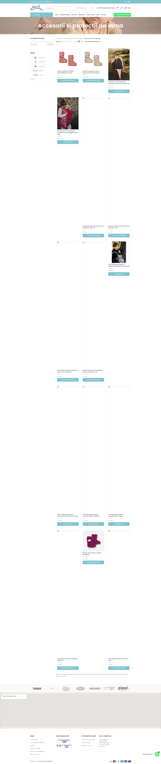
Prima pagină (59, 38)
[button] (119, 91)
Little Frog (110, 85)
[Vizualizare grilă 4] (81, 41)
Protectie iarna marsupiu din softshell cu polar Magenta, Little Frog (67, 132)
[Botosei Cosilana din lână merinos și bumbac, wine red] (93, 161)
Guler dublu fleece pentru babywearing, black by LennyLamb (119, 265)
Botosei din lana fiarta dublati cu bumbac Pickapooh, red (93, 371)
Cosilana (85, 230)
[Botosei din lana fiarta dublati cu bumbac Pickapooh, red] (93, 305)
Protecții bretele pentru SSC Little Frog (118, 659)
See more (32, 78)
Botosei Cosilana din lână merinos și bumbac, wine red (93, 227)
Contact (32, 745)
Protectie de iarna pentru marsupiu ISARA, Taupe (116, 515)
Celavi (58, 75)
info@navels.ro (48, 1)
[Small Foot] (66, 688)
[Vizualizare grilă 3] (79, 41)
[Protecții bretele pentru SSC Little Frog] (119, 593)
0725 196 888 (40, 1)
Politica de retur (86, 742)
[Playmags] (109, 688)
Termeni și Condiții (35, 748)
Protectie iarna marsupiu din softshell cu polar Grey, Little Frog (118, 82)
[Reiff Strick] (80, 688)
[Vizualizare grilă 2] (76, 41)
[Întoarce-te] (36, 25)
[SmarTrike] (52, 688)
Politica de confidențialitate (37, 751)
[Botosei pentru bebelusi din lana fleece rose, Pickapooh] (68, 305)
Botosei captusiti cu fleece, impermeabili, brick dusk (65, 72)
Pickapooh (60, 374)
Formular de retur (86, 745)
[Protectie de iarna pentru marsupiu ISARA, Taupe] (119, 449)
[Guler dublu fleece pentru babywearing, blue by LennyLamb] (68, 449)
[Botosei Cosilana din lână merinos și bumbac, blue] (119, 161)
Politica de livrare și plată (88, 739)
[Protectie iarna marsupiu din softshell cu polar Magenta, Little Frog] (68, 113)
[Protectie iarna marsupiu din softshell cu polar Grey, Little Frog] (119, 64)
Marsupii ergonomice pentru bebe (73, 38)
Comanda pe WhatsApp (122, 14)
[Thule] (37, 688)
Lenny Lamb (111, 268)
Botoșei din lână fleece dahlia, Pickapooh (92, 553)
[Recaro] (95, 688)
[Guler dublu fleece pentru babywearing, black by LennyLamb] (119, 252)
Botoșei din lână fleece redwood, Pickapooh (67, 659)
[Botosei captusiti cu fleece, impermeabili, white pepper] (93, 59)
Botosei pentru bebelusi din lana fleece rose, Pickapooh (67, 371)
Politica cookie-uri (35, 754)
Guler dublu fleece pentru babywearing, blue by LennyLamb (67, 515)
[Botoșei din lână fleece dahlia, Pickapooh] (93, 540)
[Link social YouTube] (129, 2)
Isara (84, 518)
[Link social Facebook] (124, 2)
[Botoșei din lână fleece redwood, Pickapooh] (68, 593)
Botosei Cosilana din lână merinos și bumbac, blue (118, 227)
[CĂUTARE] (92, 8)
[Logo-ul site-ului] (36, 8)
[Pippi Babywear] (123, 688)
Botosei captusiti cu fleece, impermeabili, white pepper (91, 72)
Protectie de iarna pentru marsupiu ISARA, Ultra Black (91, 515)
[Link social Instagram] (127, 2)
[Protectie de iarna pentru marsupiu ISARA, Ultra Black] (93, 449)
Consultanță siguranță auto (37, 742)
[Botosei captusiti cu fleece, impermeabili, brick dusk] (68, 59)
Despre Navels (34, 739)
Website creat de (43, 761)
